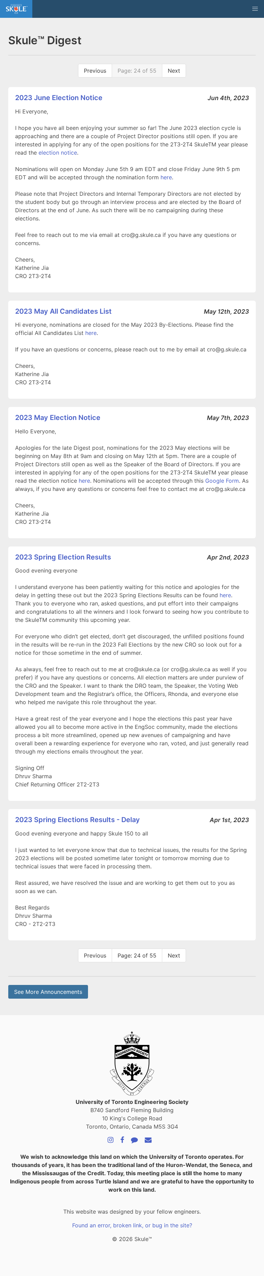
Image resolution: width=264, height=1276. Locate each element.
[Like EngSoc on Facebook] (122, 1140)
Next (174, 70)
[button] (255, 9)
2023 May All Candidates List (63, 311)
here (166, 177)
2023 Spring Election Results (63, 557)
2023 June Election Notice (58, 98)
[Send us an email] (148, 1140)
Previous (95, 70)
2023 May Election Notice (57, 417)
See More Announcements (48, 991)
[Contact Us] (134, 1140)
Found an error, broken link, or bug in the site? (132, 1225)
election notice (57, 152)
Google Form (222, 480)
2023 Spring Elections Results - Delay (77, 820)
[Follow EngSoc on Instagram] (110, 1140)
